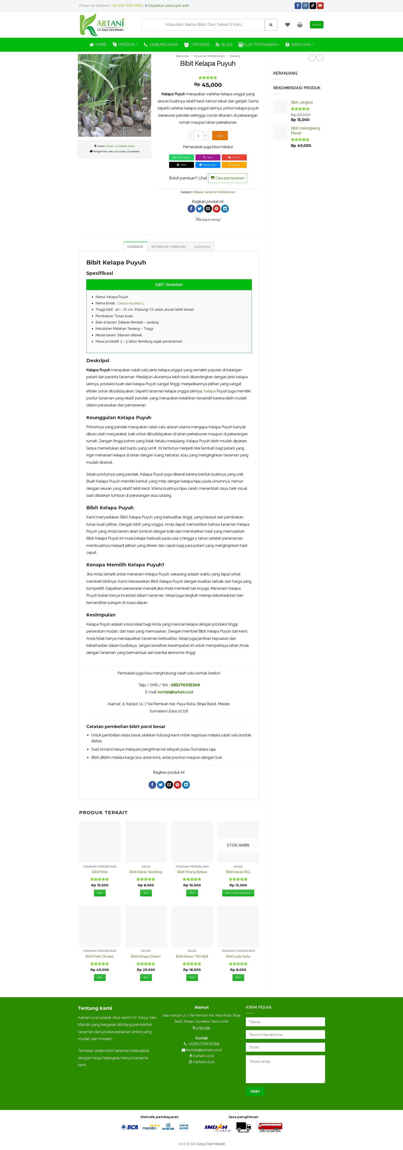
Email (236, 157)
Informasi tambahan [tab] (168, 246)
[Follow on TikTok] (312, 5)
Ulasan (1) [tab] (202, 246)
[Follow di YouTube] (320, 5)
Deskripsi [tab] (135, 246)
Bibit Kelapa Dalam (146, 956)
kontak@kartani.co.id (175, 692)
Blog (226, 44)
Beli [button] (99, 893)
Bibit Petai (100, 872)
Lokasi (236, 164)
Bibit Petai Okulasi (100, 956)
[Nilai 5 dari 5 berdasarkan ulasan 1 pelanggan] (208, 77)
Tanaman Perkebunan (209, 56)
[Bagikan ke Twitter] (200, 209)
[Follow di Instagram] (305, 5)
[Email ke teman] (208, 209)
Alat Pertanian (259, 44)
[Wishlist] (287, 25)
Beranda (182, 56)
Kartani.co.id (203, 1056)
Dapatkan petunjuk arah (168, 5)
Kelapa (235, 56)
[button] (299, 25)
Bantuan (300, 44)
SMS (183, 164)
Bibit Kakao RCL (238, 872)
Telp (209, 157)
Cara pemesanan (229, 178)
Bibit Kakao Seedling (146, 872)
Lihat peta (202, 1028)
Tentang (199, 44)
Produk (126, 44)
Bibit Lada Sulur (238, 956)
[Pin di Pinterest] (216, 209)
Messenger (209, 164)
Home (100, 44)
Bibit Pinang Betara (192, 872)
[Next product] (312, 57)
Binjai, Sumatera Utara (120, 146)
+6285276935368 (203, 1044)
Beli (220, 135)
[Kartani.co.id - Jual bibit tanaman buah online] (104, 24)
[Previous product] (320, 57)
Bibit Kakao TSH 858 (192, 956)
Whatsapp (183, 157)
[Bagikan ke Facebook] (191, 209)
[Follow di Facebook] (298, 5)
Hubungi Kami (163, 44)
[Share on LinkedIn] (225, 209)
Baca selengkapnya (238, 893)
